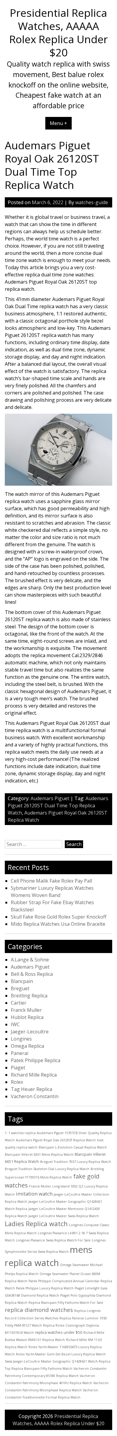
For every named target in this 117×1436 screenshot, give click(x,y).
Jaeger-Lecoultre (30, 1031)
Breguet (20, 988)
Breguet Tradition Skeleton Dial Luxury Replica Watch (47, 1169)
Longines (21, 1038)
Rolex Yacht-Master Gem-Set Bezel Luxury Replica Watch (61, 1354)
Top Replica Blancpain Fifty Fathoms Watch (38, 1368)
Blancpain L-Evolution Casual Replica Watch (73, 1147)
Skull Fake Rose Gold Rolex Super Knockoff (58, 916)
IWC (15, 1024)
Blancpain (22, 981)
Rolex (17, 1082)
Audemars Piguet (50, 798)
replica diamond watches (39, 1310)
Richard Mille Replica (34, 1074)
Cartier (18, 1003)
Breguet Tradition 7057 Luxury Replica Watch (75, 1162)
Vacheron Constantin (34, 1096)
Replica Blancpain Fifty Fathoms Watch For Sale (65, 1302)
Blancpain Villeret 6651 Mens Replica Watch (39, 1154)
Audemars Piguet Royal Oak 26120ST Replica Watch (56, 1140)
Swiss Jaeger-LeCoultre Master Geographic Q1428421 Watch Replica (57, 1361)
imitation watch (34, 1193)
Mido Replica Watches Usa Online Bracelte (58, 924)
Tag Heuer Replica (31, 1089)
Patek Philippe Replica (35, 1060)
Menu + (58, 123)
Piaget (18, 1067)
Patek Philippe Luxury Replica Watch (45, 1288)
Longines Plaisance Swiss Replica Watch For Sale (53, 1240)
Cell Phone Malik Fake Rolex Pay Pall (51, 880)
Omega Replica (27, 1046)
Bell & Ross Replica (32, 974)
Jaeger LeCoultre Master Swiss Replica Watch (63, 1216)
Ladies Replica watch (36, 1223)
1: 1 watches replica (20, 1133)
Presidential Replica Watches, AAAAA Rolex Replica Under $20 (58, 32)
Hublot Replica (27, 1017)
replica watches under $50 (58, 1332)
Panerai (19, 1053)
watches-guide (91, 202)
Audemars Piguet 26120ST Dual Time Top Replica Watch (58, 805)
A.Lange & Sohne (30, 959)
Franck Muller (26, 1010)
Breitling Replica (29, 995)
